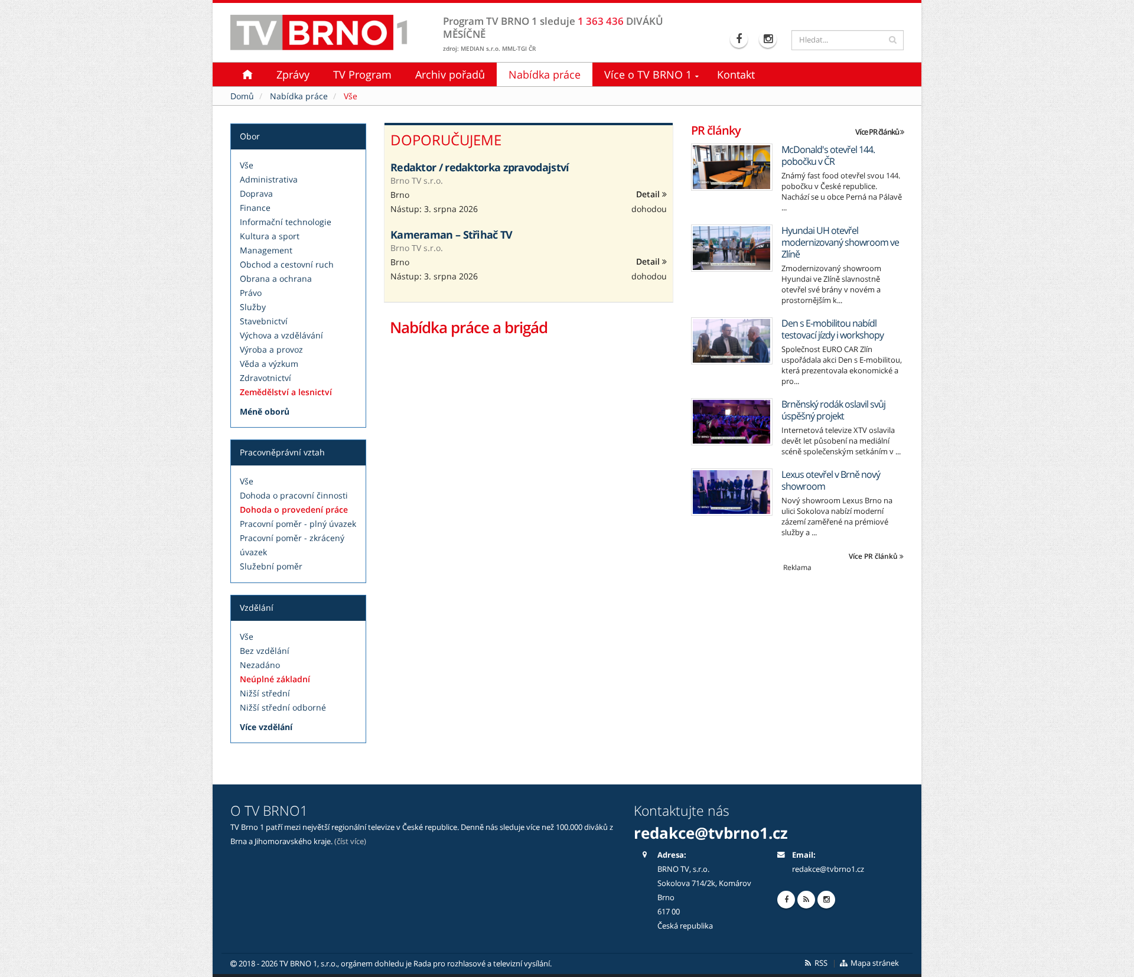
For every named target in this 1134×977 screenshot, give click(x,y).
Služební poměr (271, 566)
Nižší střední (265, 693)
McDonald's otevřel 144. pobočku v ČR (828, 155)
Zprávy (292, 74)
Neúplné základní (275, 679)
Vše (246, 165)
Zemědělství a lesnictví (286, 392)
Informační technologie (285, 221)
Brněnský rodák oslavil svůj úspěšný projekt (833, 410)
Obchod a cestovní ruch (287, 264)
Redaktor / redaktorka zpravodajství (479, 167)
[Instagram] (769, 39)
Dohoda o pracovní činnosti (294, 495)
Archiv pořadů (450, 74)
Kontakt (736, 74)
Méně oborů (264, 411)
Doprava (256, 193)
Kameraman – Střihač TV (451, 234)
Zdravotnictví (265, 377)
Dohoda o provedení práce (294, 509)
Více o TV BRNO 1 (648, 74)
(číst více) (350, 841)
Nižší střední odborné (283, 707)
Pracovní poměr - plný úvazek (298, 523)
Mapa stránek (874, 963)
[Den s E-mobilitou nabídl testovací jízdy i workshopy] (732, 341)
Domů (242, 96)
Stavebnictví (264, 321)
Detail (649, 194)
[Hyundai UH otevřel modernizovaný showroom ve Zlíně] (732, 248)
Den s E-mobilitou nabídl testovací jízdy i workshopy (832, 329)
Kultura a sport (269, 236)
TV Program (362, 74)
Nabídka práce (545, 74)
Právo (251, 292)
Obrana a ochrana (276, 278)
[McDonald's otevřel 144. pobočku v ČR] (732, 167)
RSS (820, 963)
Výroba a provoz (271, 349)
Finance (255, 207)
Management (266, 250)
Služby (253, 306)
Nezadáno (260, 664)
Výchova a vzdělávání (281, 335)
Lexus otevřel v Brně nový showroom (830, 480)
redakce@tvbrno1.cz (828, 869)
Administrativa (269, 179)
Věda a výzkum (269, 363)
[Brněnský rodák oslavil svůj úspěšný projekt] (732, 422)
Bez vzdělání (264, 650)
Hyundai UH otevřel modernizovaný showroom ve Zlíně (840, 242)
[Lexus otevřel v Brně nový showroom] (732, 492)
